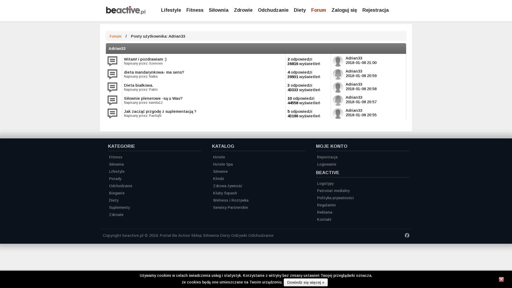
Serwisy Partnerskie (230, 207)
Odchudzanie (273, 10)
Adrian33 (117, 48)
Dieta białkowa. (138, 85)
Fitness (194, 10)
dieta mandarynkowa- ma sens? (154, 72)
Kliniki (218, 179)
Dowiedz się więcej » (305, 282)
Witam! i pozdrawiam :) (145, 59)
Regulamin (326, 205)
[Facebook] (407, 236)
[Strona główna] (125, 13)
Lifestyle (171, 10)
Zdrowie (243, 10)
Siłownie (220, 171)
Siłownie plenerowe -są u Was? (153, 98)
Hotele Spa (223, 164)
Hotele (219, 157)
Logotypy (325, 183)
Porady (115, 179)
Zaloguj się (344, 10)
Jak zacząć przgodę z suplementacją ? (160, 111)
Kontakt (324, 219)
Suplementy (119, 207)
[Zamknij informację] (501, 280)
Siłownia (219, 10)
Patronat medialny (333, 191)
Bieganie (117, 193)
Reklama (324, 212)
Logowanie (326, 164)
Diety (300, 10)
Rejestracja (375, 10)
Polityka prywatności (335, 198)
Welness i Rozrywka (231, 200)
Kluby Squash (225, 193)
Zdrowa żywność (227, 186)
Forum (318, 10)
